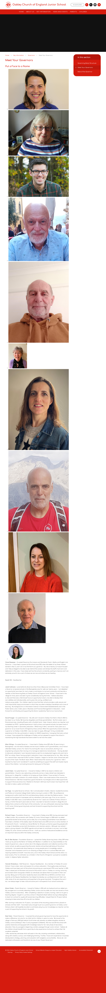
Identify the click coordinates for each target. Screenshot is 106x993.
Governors (31, 55)
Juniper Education (56, 950)
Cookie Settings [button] (27, 952)
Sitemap (10, 952)
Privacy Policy (19, 952)
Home (7, 55)
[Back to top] (99, 951)
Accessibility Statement (86, 950)
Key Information (18, 55)
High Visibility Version (70, 950)
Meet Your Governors (46, 55)
